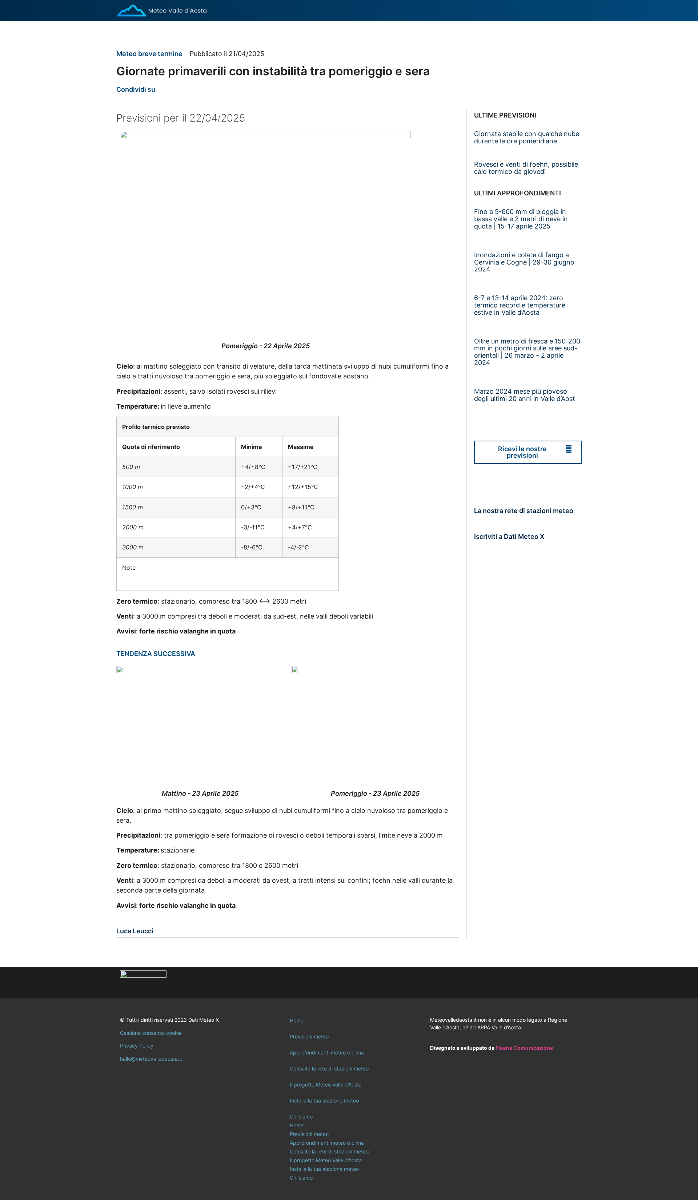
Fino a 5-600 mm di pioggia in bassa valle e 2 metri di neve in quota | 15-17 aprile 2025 (521, 219)
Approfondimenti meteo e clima (327, 1052)
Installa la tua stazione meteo (324, 1100)
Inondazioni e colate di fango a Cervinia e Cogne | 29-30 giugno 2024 (524, 262)
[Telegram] (569, 982)
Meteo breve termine (149, 53)
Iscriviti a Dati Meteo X (509, 536)
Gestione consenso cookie (151, 1033)
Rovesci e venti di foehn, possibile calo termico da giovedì (526, 167)
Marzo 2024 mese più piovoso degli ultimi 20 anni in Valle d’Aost (524, 395)
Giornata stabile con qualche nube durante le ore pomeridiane (526, 137)
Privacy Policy (136, 1045)
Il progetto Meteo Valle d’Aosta (326, 1084)
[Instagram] (549, 982)
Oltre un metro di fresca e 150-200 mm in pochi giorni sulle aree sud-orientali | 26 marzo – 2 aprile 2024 (527, 351)
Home (297, 1020)
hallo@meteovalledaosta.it (151, 1059)
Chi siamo (301, 1116)
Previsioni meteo (309, 1036)
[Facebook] (529, 982)
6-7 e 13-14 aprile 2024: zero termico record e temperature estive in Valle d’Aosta (519, 305)
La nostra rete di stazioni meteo (523, 510)
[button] (165, 89)
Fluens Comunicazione (524, 1048)
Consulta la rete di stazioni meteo (329, 1068)
